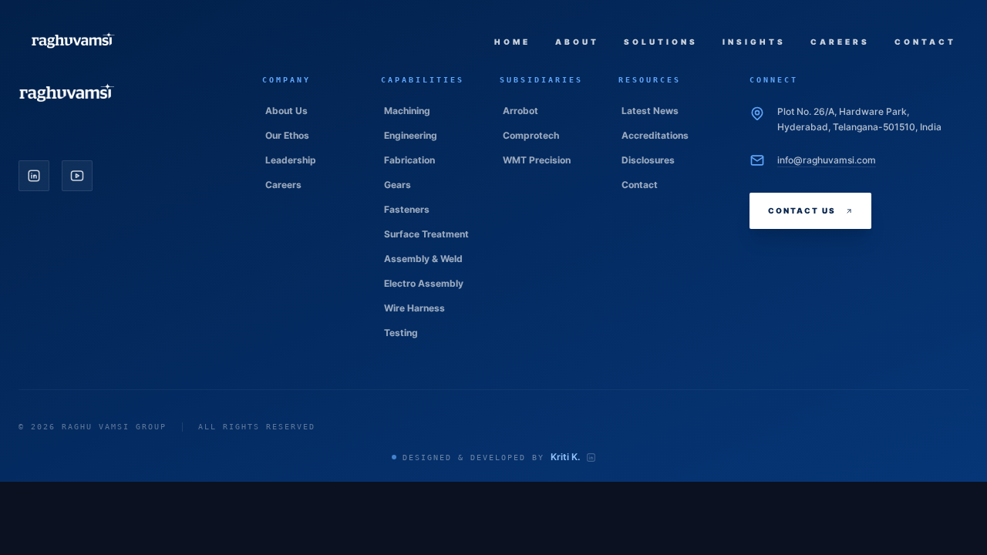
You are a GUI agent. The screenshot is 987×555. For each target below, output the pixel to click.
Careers (840, 41)
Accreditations (655, 135)
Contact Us (802, 210)
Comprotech (531, 135)
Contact (925, 41)
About (577, 41)
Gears (397, 184)
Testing (401, 332)
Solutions (661, 41)
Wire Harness (414, 308)
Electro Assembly (423, 283)
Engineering (410, 135)
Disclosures (648, 160)
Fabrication (409, 160)
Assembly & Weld (423, 258)
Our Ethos (287, 135)
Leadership (290, 160)
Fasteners (406, 209)
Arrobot (520, 110)
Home (512, 41)
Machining (407, 110)
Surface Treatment (426, 234)
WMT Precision (537, 160)
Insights (754, 41)
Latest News (650, 110)
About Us (286, 110)
